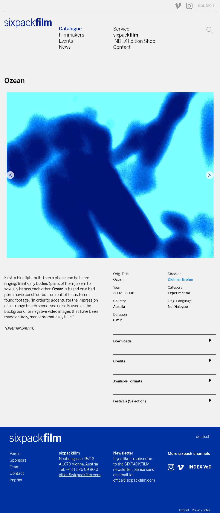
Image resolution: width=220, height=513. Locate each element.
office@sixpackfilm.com (80, 474)
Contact (122, 47)
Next (210, 175)
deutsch (206, 5)
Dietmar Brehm (180, 279)
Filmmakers (71, 35)
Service (121, 29)
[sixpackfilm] (35, 438)
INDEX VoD (200, 467)
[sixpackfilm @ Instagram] (187, 5)
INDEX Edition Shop (134, 41)
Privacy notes (201, 510)
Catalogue (70, 29)
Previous (10, 175)
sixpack (125, 35)
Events (66, 41)
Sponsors (18, 460)
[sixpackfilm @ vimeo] (180, 467)
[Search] (209, 30)
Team (14, 466)
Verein (15, 453)
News (65, 47)
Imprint (16, 480)
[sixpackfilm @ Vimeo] (176, 5)
